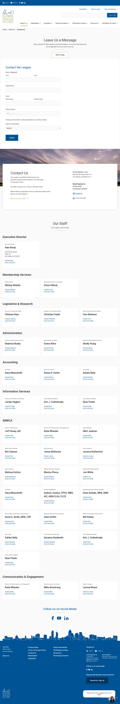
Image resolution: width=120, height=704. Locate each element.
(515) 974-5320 (49, 292)
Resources (94, 23)
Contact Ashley (88, 377)
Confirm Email (38, 99)
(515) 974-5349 (10, 458)
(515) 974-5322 (49, 379)
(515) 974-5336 (49, 479)
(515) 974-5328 (88, 321)
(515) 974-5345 (88, 379)
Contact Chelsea (10, 319)
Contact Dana (9, 377)
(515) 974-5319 (10, 321)
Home (5, 30)
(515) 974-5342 (10, 379)
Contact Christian (49, 319)
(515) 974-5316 (10, 292)
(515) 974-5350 (10, 438)
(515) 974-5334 (49, 408)
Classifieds (83, 9)
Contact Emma (48, 348)
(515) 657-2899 (88, 499)
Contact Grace (48, 290)
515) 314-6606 (88, 523)
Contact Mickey (10, 290)
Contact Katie (48, 435)
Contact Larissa (88, 592)
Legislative (47, 23)
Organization (10, 86)
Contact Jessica (88, 456)
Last (35, 75)
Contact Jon (87, 477)
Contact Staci (48, 521)
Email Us (15, 2)
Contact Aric (48, 406)
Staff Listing (60, 55)
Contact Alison (48, 377)
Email (7, 96)
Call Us (7, 2)
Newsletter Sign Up (97, 680)
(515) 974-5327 (49, 350)
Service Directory (110, 9)
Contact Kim (9, 456)
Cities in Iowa (95, 9)
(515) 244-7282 (80, 198)
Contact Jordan (10, 406)
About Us (23, 23)
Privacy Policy (33, 647)
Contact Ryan (87, 406)
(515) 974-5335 (49, 594)
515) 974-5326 (88, 350)
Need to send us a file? (18, 198)
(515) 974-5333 (88, 594)
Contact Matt (87, 435)
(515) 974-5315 (10, 263)
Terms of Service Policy (37, 650)
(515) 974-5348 (49, 458)
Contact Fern (87, 319)
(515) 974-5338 (88, 479)
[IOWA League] (8, 16)
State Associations (61, 23)
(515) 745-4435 (49, 523)
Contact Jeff (9, 435)
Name (11, 72)
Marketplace (35, 23)
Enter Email (9, 99)
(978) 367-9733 (92, 661)
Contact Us (78, 193)
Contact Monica (49, 477)
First (7, 75)
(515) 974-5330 (10, 408)
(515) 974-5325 (10, 350)
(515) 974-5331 (88, 408)
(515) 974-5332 (49, 438)
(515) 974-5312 (49, 321)
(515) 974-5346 (88, 458)
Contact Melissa (10, 477)
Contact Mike (48, 592)
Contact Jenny (48, 456)
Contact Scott (9, 521)
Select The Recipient (12, 124)
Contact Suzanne (49, 542)
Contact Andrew (49, 501)
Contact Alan (9, 260)
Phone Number (10, 109)
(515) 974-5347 (10, 479)
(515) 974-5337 (88, 438)
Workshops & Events (109, 23)
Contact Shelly (87, 348)
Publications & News (60, 650)
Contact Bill (86, 521)
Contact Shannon (10, 348)
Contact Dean (87, 497)
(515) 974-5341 (49, 503)
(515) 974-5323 (49, 544)
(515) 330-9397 (10, 523)
